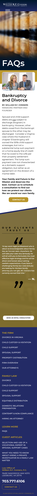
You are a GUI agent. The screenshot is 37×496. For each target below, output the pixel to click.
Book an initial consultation (18, 318)
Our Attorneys (10, 368)
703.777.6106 (13, 481)
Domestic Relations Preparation (13, 407)
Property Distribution (14, 358)
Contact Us (18, 200)
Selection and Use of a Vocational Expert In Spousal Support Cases (15, 445)
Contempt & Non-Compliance (18, 413)
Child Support (10, 347)
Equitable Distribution (15, 401)
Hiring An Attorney (12, 419)
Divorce (6, 380)
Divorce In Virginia (12, 337)
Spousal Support (11, 352)
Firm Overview (10, 363)
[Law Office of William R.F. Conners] (15, 4)
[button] (7, 10)
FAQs (4, 431)
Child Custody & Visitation (16, 342)
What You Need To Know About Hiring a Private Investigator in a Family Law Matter (17, 457)
